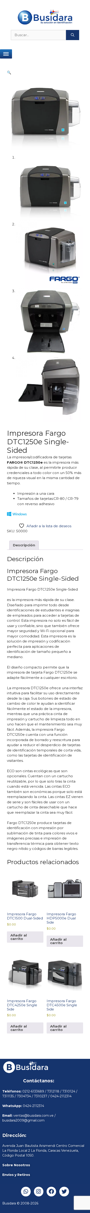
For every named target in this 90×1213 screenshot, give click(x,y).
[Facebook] (51, 1191)
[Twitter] (64, 1191)
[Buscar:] (38, 35)
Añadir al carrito (18, 937)
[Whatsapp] (25, 1191)
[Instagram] (38, 1191)
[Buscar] (72, 35)
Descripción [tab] (24, 545)
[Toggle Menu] (6, 54)
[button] (9, 72)
